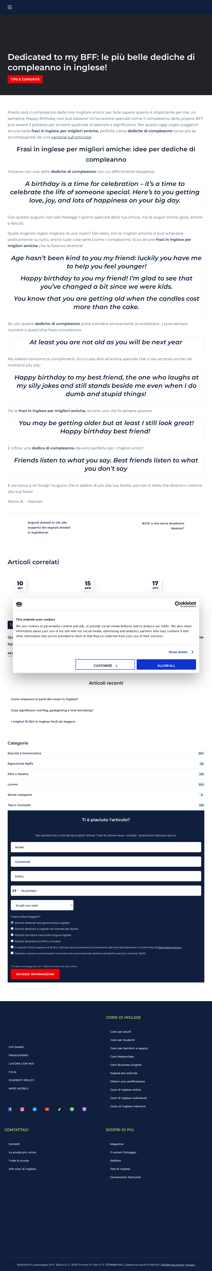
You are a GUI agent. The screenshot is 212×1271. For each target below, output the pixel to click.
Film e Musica (106, 774)
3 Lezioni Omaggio (123, 1152)
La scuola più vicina (22, 1152)
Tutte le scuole (19, 1160)
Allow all (166, 665)
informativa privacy (170, 947)
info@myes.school (172, 1264)
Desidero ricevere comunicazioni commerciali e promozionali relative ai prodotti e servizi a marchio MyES (80, 953)
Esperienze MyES (106, 764)
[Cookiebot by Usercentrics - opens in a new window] (178, 604)
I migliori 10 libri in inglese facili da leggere (43, 721)
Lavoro (106, 784)
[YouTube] (47, 1109)
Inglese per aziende (123, 1073)
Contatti (14, 1144)
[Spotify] (72, 1109)
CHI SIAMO (16, 1047)
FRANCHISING (18, 1055)
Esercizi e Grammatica (106, 753)
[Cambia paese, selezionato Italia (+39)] (15, 891)
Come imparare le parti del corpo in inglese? (44, 699)
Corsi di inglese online (125, 1089)
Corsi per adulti (120, 1031)
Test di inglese (120, 1168)
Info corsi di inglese (22, 1168)
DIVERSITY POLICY (21, 1080)
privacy (190, 1264)
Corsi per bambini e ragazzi (129, 1048)
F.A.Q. (13, 1071)
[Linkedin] (34, 1109)
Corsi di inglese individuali (128, 1098)
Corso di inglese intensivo (128, 1106)
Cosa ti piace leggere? (25, 916)
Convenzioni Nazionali (125, 1177)
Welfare (115, 1160)
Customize (103, 665)
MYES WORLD (18, 1088)
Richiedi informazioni (35, 974)
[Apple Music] (84, 1109)
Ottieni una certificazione (127, 1081)
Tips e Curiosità (25, 79)
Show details (178, 652)
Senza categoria (105, 795)
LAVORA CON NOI (21, 1063)
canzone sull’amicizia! (71, 137)
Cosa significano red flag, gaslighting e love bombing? (52, 710)
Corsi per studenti (122, 1040)
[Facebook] (10, 1109)
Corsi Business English (126, 1064)
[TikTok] (59, 1109)
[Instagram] (22, 1109)
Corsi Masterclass (122, 1056)
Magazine (117, 1144)
